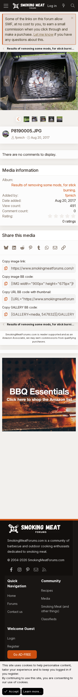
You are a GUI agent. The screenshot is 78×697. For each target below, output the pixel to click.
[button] (18, 119)
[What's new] (63, 6)
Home (11, 595)
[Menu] (6, 6)
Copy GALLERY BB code (19, 307)
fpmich (20, 137)
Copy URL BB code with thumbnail (26, 292)
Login (11, 638)
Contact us (15, 611)
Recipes (47, 590)
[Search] (72, 6)
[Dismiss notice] (71, 18)
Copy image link (13, 261)
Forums (12, 603)
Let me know (43, 34)
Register (13, 646)
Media (45, 598)
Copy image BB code (17, 276)
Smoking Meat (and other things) (55, 609)
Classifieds (49, 619)
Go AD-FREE (22, 654)
